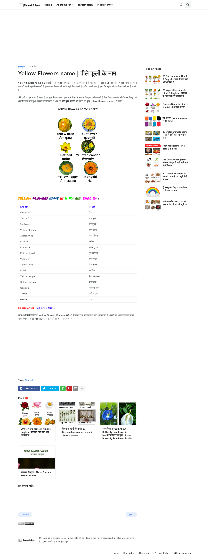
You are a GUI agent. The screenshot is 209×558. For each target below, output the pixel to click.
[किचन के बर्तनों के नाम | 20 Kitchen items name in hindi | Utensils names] (77, 413)
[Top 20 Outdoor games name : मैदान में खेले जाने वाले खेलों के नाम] (153, 163)
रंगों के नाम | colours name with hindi (175, 119)
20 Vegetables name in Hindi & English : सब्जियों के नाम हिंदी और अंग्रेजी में (175, 93)
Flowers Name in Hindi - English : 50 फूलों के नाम (175, 105)
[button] (181, 5)
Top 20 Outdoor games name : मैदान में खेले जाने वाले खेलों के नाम (175, 162)
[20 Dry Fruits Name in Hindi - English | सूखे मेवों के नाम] (153, 177)
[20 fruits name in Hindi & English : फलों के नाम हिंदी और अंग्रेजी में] (153, 80)
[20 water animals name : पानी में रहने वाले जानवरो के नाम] (153, 135)
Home (116, 553)
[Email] (75, 388)
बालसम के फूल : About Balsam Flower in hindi (36, 474)
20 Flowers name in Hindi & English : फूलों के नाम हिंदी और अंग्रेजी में (36, 432)
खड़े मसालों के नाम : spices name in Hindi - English (175, 203)
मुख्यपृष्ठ (21, 66)
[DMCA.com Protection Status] (26, 524)
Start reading (183, 553)
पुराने (130, 514)
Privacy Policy (162, 553)
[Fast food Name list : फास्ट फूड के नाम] (153, 149)
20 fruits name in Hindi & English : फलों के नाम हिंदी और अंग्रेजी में (175, 79)
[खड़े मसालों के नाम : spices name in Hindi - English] (153, 205)
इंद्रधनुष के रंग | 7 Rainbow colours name (175, 189)
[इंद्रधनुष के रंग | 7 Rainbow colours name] (153, 191)
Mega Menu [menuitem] (104, 4)
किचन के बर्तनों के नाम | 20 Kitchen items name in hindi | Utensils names (77, 432)
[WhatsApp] (63, 388)
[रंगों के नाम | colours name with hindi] (153, 121)
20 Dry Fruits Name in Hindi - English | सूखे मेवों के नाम (175, 176)
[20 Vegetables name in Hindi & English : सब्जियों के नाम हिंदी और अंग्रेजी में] (153, 94)
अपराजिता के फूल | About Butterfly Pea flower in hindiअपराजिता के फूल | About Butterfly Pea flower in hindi (117, 433)
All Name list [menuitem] (63, 4)
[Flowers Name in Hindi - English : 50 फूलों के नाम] (153, 108)
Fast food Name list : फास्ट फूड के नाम (174, 147)
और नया (26, 514)
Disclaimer (144, 553)
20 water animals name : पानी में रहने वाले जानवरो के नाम (175, 134)
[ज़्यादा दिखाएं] (82, 388)
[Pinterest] (69, 388)
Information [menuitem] (85, 4)
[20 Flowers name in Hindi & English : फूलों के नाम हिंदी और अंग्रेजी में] (36, 413)
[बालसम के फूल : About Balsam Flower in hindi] (36, 457)
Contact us (129, 553)
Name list (32, 66)
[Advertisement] (104, 37)
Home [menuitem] (48, 4)
